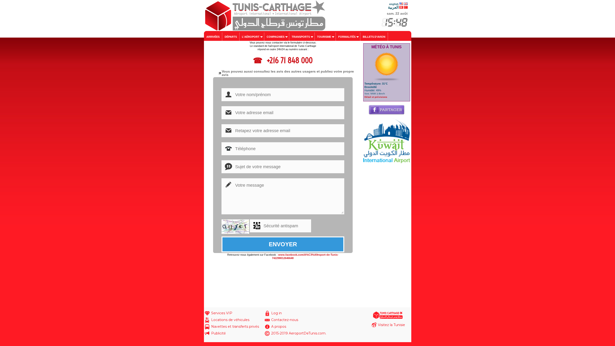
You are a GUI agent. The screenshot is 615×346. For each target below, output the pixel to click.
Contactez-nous (284, 320)
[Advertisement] (386, 235)
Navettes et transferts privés (235, 326)
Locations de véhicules (230, 320)
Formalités (347, 36)
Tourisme (324, 36)
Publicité (218, 333)
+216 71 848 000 (289, 60)
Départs (231, 36)
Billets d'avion (374, 36)
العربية (393, 7)
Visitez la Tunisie (391, 325)
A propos (278, 326)
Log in (276, 313)
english (394, 4)
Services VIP (221, 313)
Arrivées (213, 36)
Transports (301, 36)
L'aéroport (250, 36)
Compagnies (275, 36)
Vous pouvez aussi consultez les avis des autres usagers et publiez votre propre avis (288, 73)
